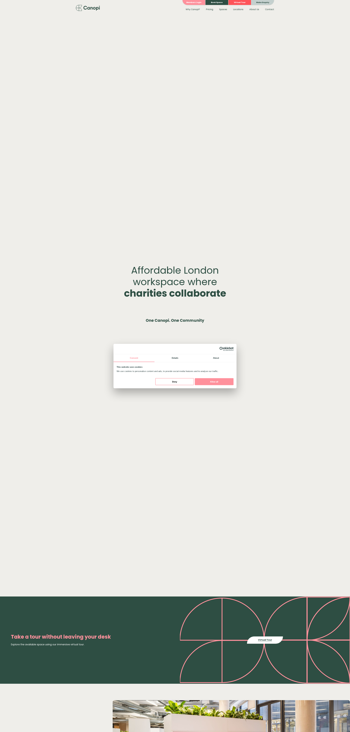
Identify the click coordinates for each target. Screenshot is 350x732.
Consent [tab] (134, 358)
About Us (254, 9)
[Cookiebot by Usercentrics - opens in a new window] (222, 349)
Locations (238, 9)
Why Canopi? (193, 9)
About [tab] (216, 358)
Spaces (223, 9)
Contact (269, 9)
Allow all (214, 381)
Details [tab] (175, 358)
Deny (174, 381)
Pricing (209, 9)
